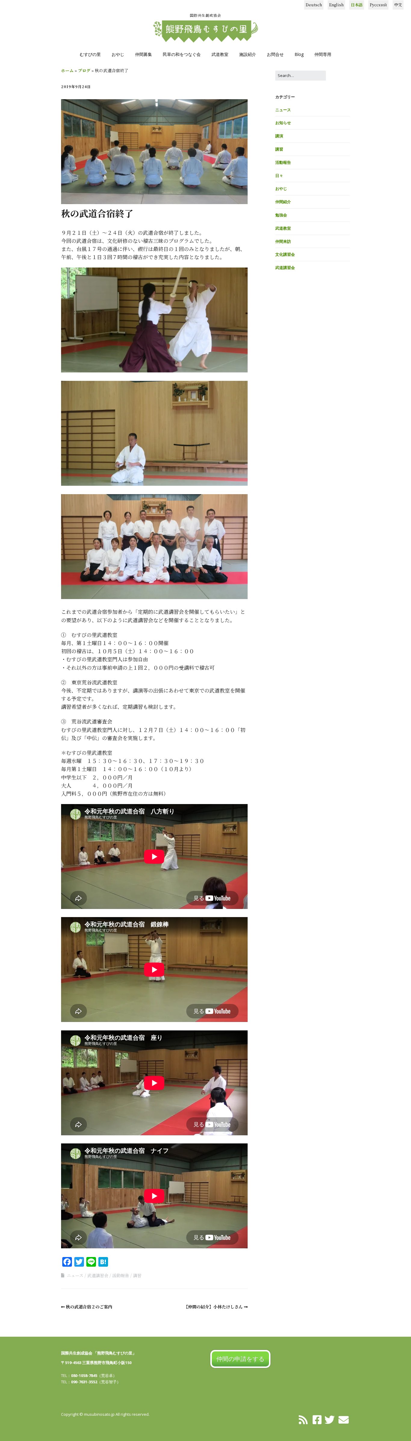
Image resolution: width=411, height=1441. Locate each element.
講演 (279, 136)
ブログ (84, 70)
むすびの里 (90, 54)
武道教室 (220, 54)
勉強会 (281, 215)
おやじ (118, 54)
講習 (137, 1275)
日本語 (357, 5)
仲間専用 (322, 54)
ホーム (67, 70)
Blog (299, 54)
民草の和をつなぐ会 (182, 54)
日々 (279, 175)
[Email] (343, 1419)
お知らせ (283, 122)
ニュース (75, 1275)
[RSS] (303, 1419)
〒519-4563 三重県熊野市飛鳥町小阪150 (96, 1362)
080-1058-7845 (84, 1375)
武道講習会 (97, 1275)
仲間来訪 (283, 241)
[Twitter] (329, 1419)
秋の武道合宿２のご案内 (89, 1307)
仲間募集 (143, 54)
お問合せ (275, 54)
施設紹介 (247, 54)
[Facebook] (317, 1419)
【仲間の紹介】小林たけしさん (213, 1307)
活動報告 (120, 1275)
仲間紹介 (283, 201)
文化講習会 (285, 254)
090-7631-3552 (84, 1381)
